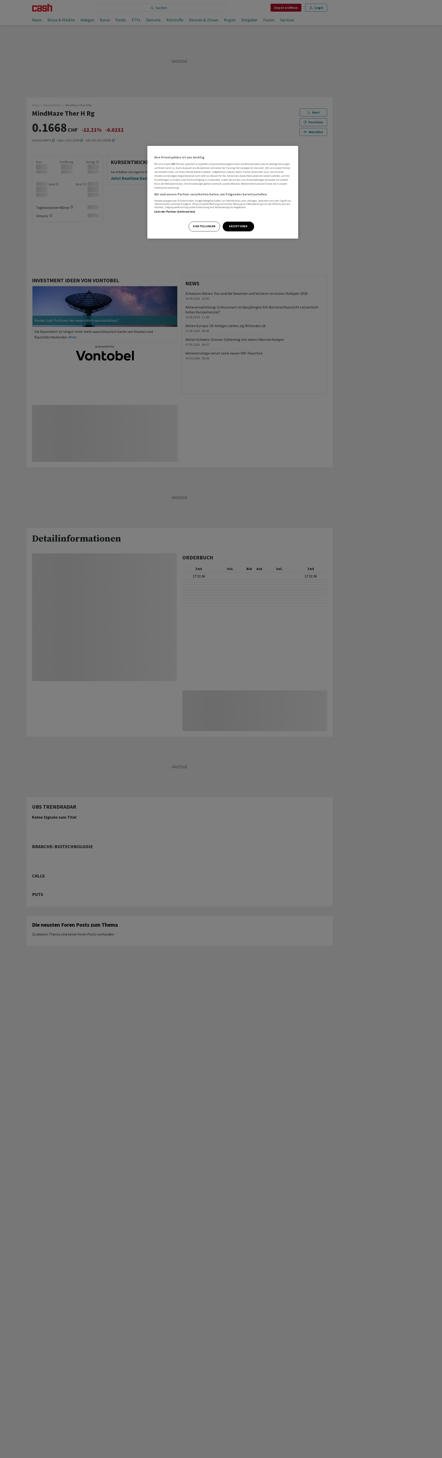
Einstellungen (204, 226)
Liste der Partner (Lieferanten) (174, 211)
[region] (222, 192)
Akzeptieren (238, 226)
